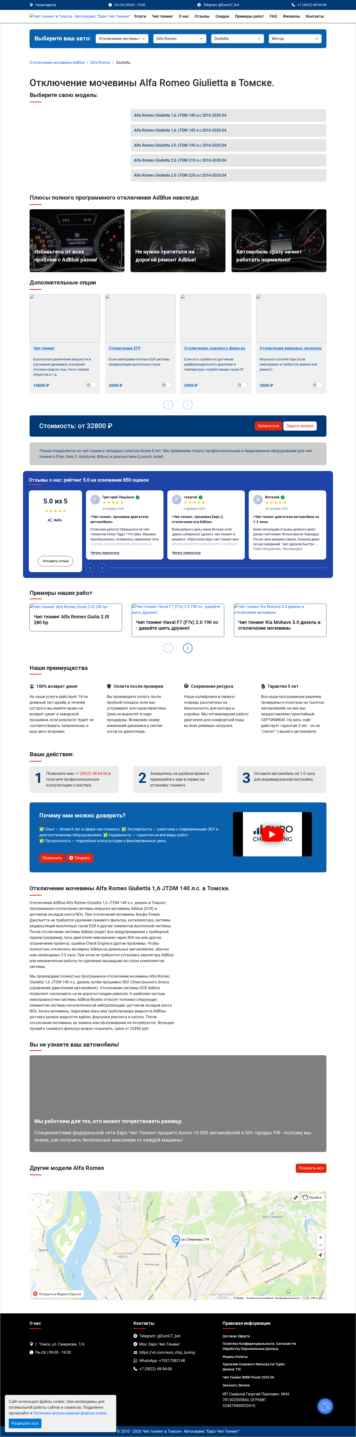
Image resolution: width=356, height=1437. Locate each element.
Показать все (311, 1168)
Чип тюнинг (162, 16)
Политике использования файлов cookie (70, 1413)
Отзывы (202, 16)
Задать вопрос (300, 426)
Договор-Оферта (236, 1336)
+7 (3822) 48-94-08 (91, 773)
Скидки (222, 16)
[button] (188, 648)
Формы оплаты (235, 1357)
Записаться (268, 426)
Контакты (315, 16)
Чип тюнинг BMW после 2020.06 (248, 1377)
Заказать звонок (236, 1385)
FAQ (273, 16)
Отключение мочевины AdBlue (57, 62)
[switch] (91, 385)
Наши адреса (45, 5)
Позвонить (52, 858)
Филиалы (291, 16)
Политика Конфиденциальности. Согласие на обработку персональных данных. (259, 1346)
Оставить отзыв (56, 561)
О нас (184, 16)
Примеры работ (249, 16)
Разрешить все (25, 1423)
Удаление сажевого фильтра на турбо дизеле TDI (254, 1366)
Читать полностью (104, 552)
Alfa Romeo (100, 62)
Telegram (81, 858)
